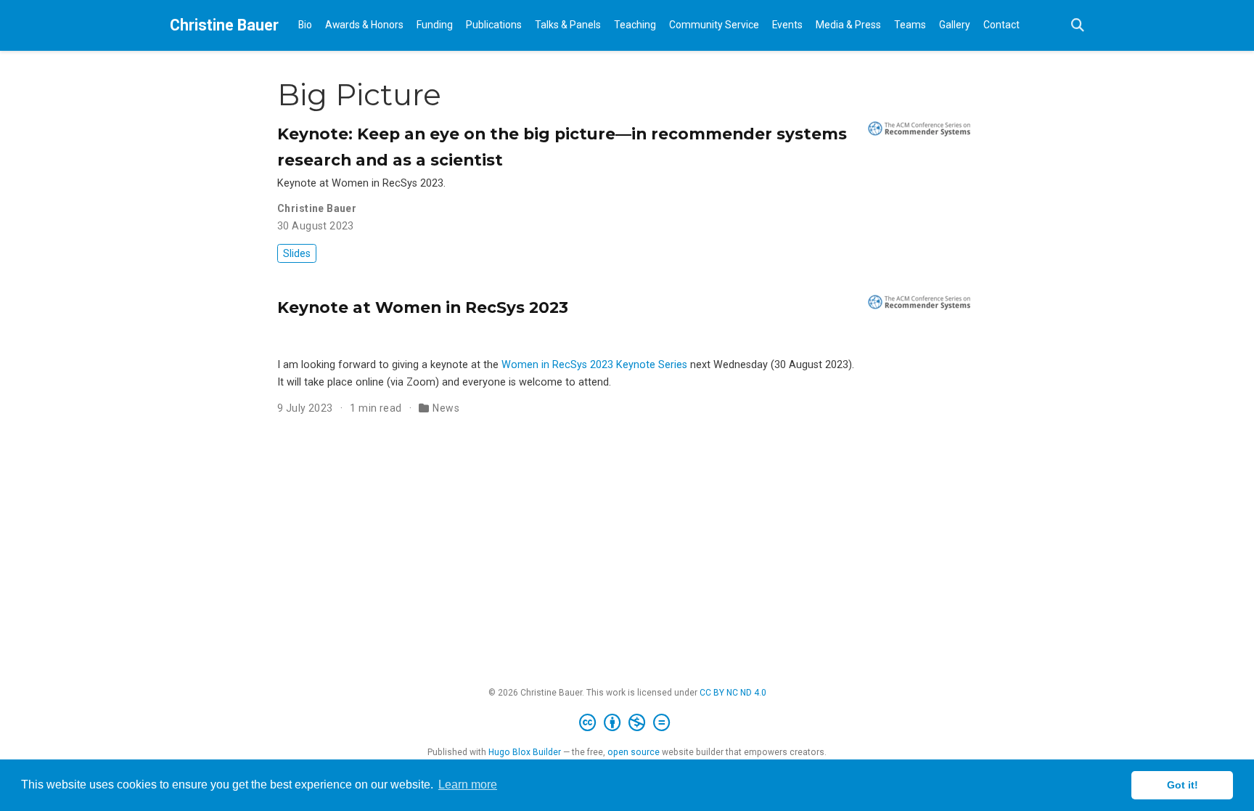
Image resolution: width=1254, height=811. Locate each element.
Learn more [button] (467, 784)
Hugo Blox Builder (524, 752)
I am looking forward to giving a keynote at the (389, 365)
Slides (297, 253)
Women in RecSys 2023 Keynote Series (594, 365)
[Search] (1077, 25)
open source (633, 752)
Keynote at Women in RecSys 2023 (422, 307)
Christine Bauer (224, 25)
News (446, 408)
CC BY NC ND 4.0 (733, 693)
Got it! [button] (1182, 785)
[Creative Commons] (627, 723)
